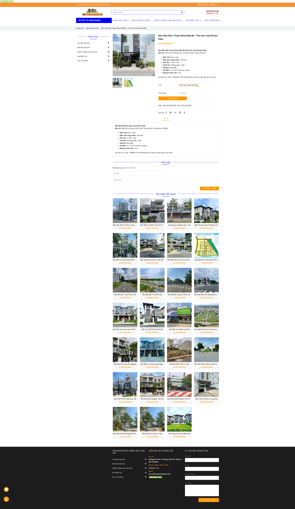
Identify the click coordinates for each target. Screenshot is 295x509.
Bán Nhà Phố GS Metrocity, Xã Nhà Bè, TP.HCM (125, 399)
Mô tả (166, 118)
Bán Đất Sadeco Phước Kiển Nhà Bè (206, 364)
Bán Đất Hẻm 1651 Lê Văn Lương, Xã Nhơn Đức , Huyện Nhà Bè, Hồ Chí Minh (152, 434)
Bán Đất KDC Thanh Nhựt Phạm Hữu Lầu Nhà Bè (206, 260)
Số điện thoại (190, 474)
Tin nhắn (188, 483)
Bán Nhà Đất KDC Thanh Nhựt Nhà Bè (177, 105)
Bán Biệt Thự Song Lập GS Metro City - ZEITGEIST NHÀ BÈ (125, 329)
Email (187, 465)
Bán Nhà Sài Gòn (140, 20)
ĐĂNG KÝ (215, 5)
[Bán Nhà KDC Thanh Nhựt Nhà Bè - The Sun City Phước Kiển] (7, 1)
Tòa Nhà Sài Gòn (118, 20)
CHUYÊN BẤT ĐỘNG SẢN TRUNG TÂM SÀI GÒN (93, 5)
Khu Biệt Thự (193, 20)
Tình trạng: (162, 93)
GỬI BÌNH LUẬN (209, 188)
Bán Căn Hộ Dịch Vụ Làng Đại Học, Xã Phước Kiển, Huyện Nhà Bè (206, 399)
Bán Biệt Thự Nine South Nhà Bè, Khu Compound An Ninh (125, 260)
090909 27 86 (212, 13)
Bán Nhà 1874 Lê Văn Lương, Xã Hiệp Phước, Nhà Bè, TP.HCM (125, 225)
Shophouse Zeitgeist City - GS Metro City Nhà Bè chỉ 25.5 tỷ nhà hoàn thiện (179, 225)
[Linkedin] (175, 112)
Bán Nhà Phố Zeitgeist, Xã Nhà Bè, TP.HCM (152, 399)
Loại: (160, 85)
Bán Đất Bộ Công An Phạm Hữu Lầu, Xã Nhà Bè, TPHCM (179, 295)
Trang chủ (79, 28)
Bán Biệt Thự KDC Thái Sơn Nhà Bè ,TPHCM (152, 225)
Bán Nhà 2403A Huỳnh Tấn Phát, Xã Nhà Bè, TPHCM (179, 399)
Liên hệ (173, 98)
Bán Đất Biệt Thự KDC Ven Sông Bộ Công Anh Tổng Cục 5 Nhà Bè (152, 295)
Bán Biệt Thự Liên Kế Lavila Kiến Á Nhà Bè (179, 260)
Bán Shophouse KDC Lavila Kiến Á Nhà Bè (152, 260)
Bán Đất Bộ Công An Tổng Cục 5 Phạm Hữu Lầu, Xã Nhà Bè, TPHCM (206, 329)
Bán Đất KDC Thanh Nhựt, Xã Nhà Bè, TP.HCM (125, 295)
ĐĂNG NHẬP (204, 5)
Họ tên (187, 456)
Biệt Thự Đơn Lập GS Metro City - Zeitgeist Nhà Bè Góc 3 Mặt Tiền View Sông (206, 225)
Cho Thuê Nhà (212, 20)
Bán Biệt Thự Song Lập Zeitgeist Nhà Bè (152, 364)
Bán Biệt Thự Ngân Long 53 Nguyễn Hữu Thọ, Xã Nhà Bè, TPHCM (179, 329)
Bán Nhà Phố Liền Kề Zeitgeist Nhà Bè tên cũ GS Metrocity (125, 364)
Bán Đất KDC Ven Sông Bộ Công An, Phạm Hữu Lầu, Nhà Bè (206, 295)
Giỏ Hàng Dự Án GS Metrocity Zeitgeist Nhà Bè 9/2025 (179, 434)
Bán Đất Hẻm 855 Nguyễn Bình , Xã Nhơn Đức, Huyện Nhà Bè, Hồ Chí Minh (125, 434)
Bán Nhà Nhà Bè (92, 28)
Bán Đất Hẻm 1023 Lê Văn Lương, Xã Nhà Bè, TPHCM (179, 364)
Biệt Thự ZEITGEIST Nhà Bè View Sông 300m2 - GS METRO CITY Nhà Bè (152, 329)
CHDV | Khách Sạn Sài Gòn (167, 20)
